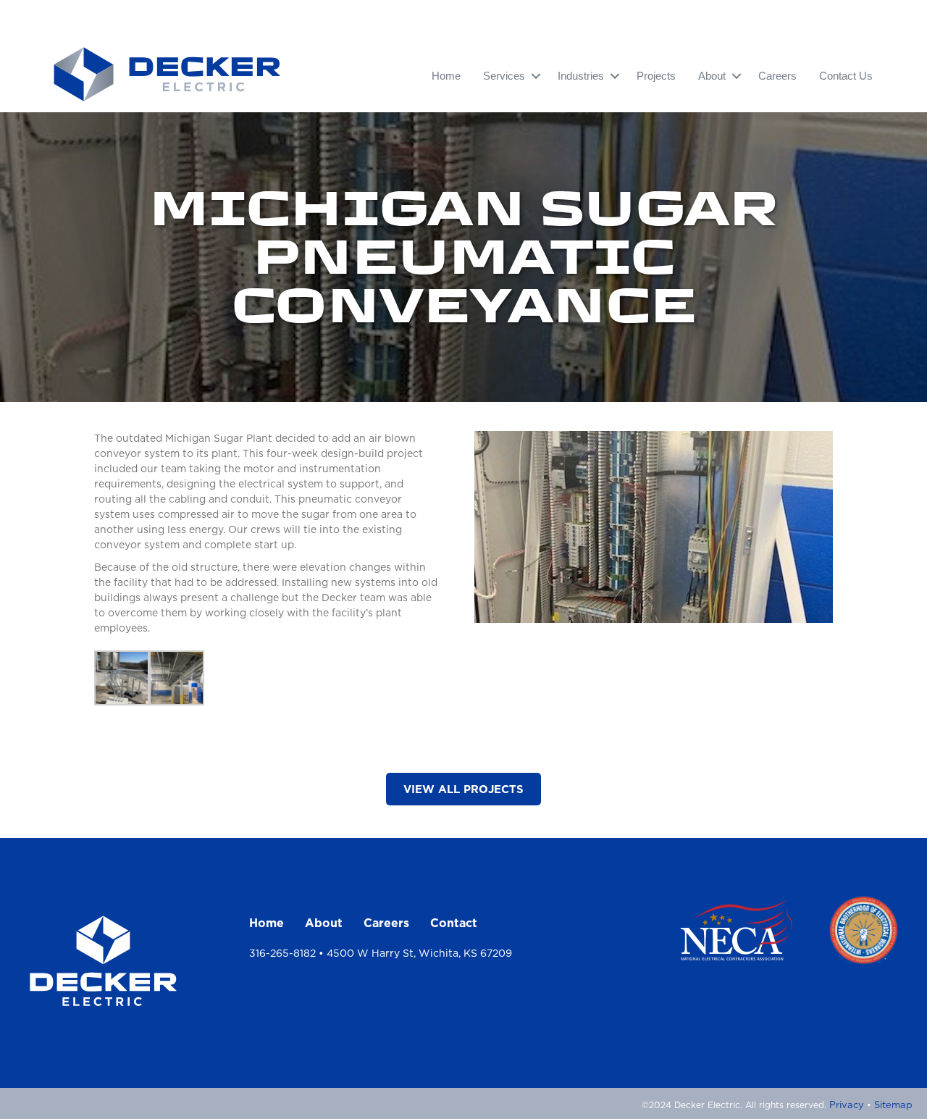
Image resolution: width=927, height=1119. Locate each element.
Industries (581, 76)
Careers (777, 76)
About (324, 923)
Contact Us (846, 76)
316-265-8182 (282, 953)
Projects (656, 76)
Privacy (846, 1104)
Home (446, 76)
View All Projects (463, 789)
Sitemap (893, 1104)
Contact (453, 923)
